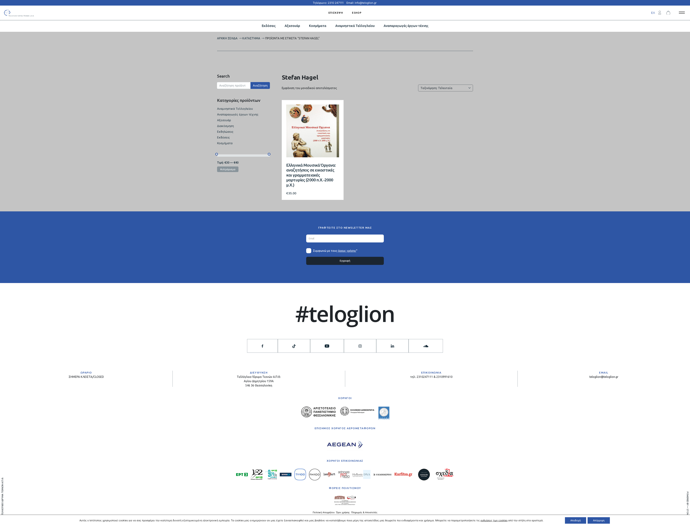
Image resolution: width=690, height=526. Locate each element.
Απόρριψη (598, 520)
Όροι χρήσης (343, 512)
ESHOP (357, 12)
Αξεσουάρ (292, 25)
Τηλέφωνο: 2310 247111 (328, 2)
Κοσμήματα (317, 25)
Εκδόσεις (269, 25)
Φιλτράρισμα (227, 169)
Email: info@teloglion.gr (361, 2)
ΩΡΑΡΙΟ (86, 372)
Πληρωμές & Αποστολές (364, 512)
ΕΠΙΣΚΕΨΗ (335, 12)
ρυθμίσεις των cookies (493, 520)
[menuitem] (653, 12)
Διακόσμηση (225, 126)
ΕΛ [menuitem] (653, 13)
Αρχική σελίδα (227, 38)
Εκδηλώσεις (225, 131)
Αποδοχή (575, 520)
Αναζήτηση (260, 85)
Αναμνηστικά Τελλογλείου (355, 25)
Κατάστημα (251, 38)
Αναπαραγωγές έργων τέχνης (406, 25)
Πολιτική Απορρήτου (324, 512)
